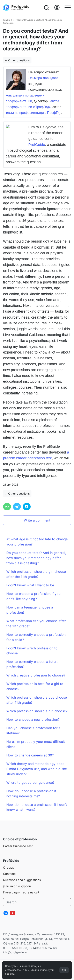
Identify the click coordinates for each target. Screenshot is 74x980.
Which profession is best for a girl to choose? (34, 686)
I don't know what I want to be (30, 585)
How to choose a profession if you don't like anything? (33, 596)
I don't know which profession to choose (32, 650)
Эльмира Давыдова (43, 78)
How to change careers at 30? (30, 755)
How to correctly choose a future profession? (32, 664)
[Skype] (27, 506)
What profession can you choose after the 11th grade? (36, 623)
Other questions (18, 60)
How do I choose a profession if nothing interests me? (31, 793)
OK (64, 970)
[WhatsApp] (7, 506)
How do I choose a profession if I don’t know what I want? (36, 807)
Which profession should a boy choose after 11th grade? (36, 700)
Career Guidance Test (18, 846)
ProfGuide (36, 145)
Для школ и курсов (17, 886)
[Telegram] (17, 506)
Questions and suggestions (22, 880)
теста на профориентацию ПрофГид (33, 112)
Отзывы (9, 867)
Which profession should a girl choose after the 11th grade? (36, 574)
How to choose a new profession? (33, 719)
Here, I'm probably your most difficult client (35, 744)
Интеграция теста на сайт (22, 892)
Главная (7, 20)
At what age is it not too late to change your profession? (37, 541)
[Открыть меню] (68, 7)
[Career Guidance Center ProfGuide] (16, 7)
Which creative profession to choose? (35, 675)
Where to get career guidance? (30, 782)
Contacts (9, 873)
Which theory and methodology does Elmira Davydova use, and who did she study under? (36, 769)
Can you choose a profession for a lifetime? (33, 730)
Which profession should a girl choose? (36, 711)
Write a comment (37, 520)
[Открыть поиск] (46, 7)
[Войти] (57, 7)
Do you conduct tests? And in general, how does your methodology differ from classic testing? (36, 558)
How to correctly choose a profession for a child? (36, 637)
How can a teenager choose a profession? (29, 609)
